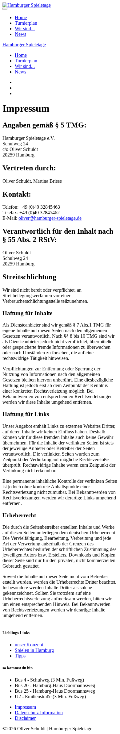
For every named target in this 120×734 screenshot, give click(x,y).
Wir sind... (25, 28)
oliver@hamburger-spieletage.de (50, 218)
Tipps (20, 655)
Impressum (25, 707)
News (20, 34)
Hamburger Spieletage (24, 44)
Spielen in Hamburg (34, 650)
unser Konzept (29, 644)
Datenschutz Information (39, 712)
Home (21, 17)
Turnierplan (26, 23)
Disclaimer (25, 718)
